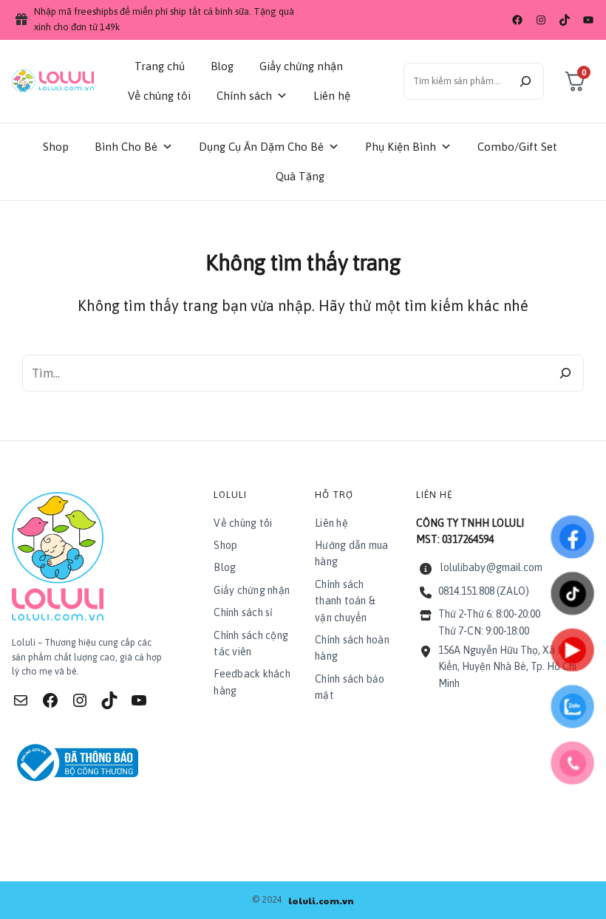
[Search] (565, 373)
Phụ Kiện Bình (400, 146)
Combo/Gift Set (517, 146)
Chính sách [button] (244, 95)
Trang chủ (160, 66)
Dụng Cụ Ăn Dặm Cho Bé (261, 146)
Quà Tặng (300, 176)
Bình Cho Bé (126, 146)
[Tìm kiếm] (525, 81)
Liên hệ (331, 95)
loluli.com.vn (321, 900)
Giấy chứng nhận (301, 66)
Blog (222, 66)
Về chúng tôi (159, 95)
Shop (56, 146)
